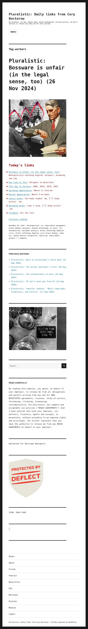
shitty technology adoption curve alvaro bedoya (36, 233)
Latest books (16, 198)
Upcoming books (17, 206)
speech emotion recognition (25, 235)
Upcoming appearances (20, 190)
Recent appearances (19, 194)
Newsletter (14, 582)
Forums (12, 569)
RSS (10, 588)
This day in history (20, 186)
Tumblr (12, 614)
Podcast (13, 576)
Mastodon (13, 595)
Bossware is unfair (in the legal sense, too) (34, 172)
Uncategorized (33, 225)
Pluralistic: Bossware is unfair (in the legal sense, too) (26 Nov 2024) (37, 74)
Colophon (13, 213)
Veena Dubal (54, 235)
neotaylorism (14, 230)
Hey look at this (18, 182)
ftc (60, 228)
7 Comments (22, 238)
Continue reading (18, 219)
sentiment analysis (30, 230)
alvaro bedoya (15, 228)
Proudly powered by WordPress (64, 622)
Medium (12, 608)
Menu (13, 31)
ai (42, 225)
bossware (26, 228)
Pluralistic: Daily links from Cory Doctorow (28, 622)
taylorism (43, 235)
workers (12, 238)
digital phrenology (40, 228)
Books (12, 556)
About (12, 563)
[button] (37, 328)
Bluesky (13, 601)
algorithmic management (55, 225)
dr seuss (53, 228)
